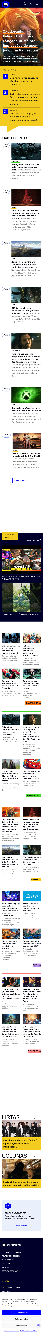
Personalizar (21, 1325)
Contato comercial (10, 1271)
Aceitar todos (21, 1312)
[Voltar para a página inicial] (6, 4)
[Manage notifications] (38, 1325)
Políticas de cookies (11, 1331)
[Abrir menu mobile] (37, 4)
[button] (39, 1295)
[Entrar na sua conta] (30, 3)
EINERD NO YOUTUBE (32, 541)
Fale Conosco (8, 1263)
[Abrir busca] (25, 3)
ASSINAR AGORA (21, 1225)
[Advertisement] (21, 508)
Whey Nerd (6, 1291)
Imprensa (6, 1267)
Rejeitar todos (21, 1319)
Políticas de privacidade (28, 1331)
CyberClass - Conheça (12, 1288)
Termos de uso (8, 1260)
